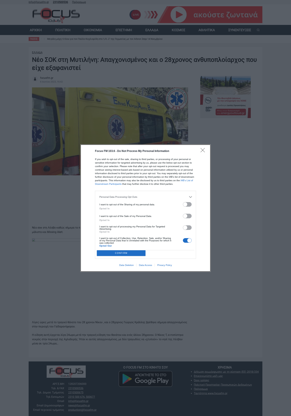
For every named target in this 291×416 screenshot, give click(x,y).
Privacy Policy (164, 265)
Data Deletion (126, 265)
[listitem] (145, 197)
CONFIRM (121, 253)
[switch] (187, 204)
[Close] (204, 151)
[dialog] (145, 208)
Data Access (145, 265)
